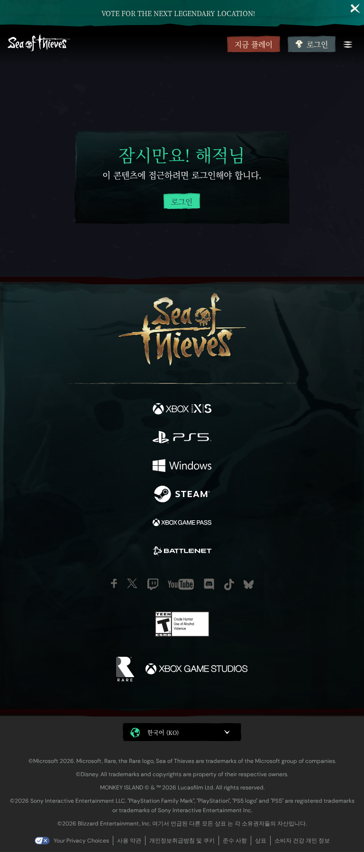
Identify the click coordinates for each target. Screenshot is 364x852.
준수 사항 (235, 840)
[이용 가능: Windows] (182, 466)
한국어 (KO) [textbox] (163, 732)
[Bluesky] (249, 584)
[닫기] (355, 8)
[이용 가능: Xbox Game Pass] (182, 523)
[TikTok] (229, 584)
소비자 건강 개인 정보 (302, 840)
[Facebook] (114, 583)
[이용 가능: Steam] (182, 495)
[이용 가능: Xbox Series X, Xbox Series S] (182, 409)
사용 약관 (129, 840)
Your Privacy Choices (81, 840)
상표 (260, 840)
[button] (182, 732)
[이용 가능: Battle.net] (182, 552)
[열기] (348, 44)
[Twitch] (152, 584)
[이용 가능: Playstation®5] (182, 438)
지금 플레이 (254, 44)
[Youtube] (181, 584)
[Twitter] (132, 583)
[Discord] (209, 584)
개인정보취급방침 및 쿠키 (182, 840)
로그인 (317, 44)
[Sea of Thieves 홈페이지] (115, 44)
